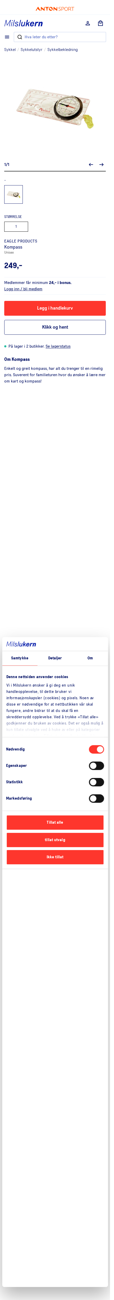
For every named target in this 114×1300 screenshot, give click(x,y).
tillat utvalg (55, 840)
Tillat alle (55, 822)
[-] (14, 194)
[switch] (96, 766)
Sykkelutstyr (31, 50)
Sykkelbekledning (62, 50)
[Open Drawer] (7, 37)
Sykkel (10, 50)
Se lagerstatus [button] (58, 346)
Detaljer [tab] (55, 658)
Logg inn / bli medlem (23, 289)
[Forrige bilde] (91, 164)
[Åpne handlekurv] (100, 23)
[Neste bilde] (101, 164)
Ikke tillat (55, 857)
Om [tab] (90, 658)
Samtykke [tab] (19, 658)
